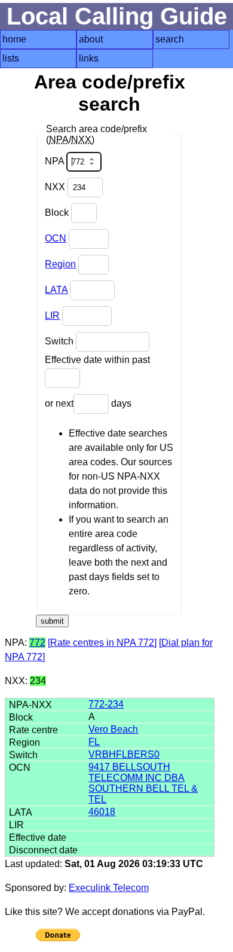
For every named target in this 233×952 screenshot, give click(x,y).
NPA (55, 161)
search (169, 39)
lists (10, 58)
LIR (52, 315)
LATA (56, 290)
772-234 (106, 704)
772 (37, 642)
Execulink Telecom (109, 888)
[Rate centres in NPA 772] (102, 642)
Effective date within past (97, 360)
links (89, 58)
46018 (101, 812)
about (91, 39)
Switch (60, 341)
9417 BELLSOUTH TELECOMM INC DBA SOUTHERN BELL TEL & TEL (143, 783)
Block (58, 213)
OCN (55, 238)
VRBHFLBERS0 (124, 754)
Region (60, 264)
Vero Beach (113, 729)
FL (94, 742)
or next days (88, 403)
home (14, 39)
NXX (56, 187)
